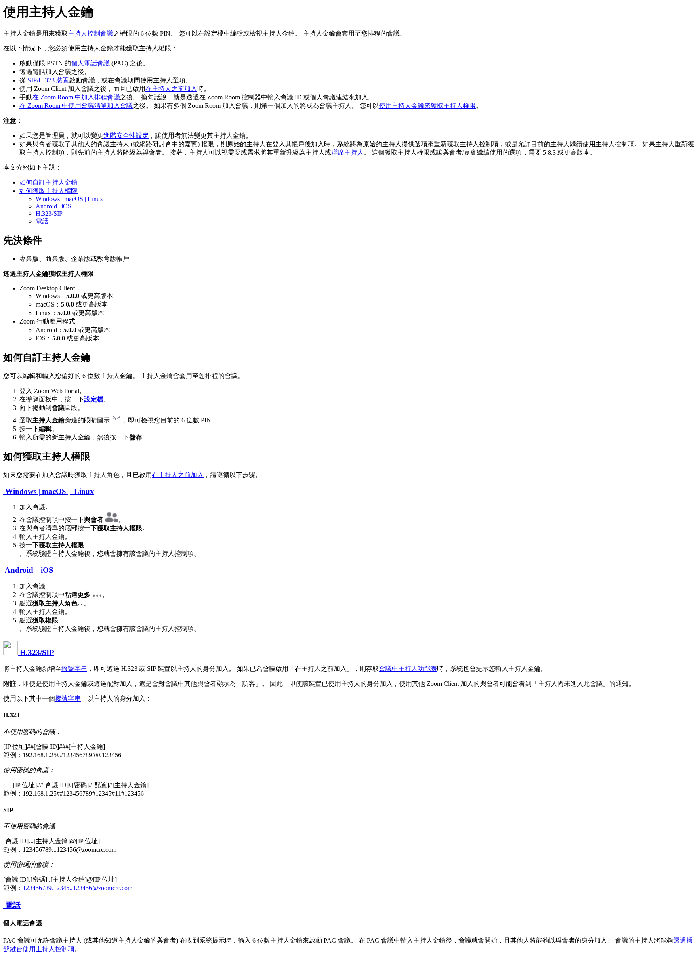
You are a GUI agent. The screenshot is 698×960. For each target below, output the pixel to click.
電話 (42, 221)
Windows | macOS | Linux (69, 198)
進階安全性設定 (126, 135)
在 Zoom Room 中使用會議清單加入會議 (76, 105)
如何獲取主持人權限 (48, 190)
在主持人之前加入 (171, 88)
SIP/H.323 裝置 (48, 80)
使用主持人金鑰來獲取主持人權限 (427, 105)
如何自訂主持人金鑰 (48, 182)
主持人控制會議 (90, 33)
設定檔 (93, 399)
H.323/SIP (49, 213)
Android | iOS (53, 206)
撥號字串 (74, 668)
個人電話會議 (90, 63)
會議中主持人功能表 (408, 668)
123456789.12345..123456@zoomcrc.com (77, 887)
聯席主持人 (347, 152)
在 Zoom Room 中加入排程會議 (76, 97)
